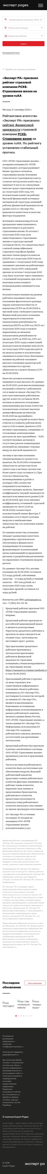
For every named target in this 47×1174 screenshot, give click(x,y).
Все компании (35, 982)
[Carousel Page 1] (16, 1016)
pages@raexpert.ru (10, 1054)
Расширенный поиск (11, 52)
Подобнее (7, 1104)
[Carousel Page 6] (28, 1016)
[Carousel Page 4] (23, 1016)
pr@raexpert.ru (33, 600)
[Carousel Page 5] (26, 1016)
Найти (23, 43)
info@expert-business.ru (13, 1046)
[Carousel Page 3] (21, 1016)
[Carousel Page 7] (31, 1016)
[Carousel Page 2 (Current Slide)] (18, 1016)
